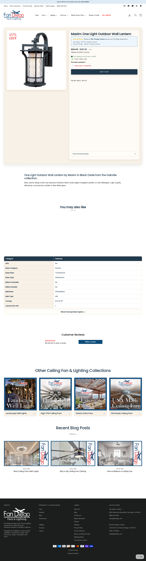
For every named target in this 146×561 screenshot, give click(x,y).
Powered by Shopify (73, 553)
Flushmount (42, 518)
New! (37, 15)
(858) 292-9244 (114, 515)
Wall (40, 515)
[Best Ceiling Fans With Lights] (26, 453)
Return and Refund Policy (82, 534)
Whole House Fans (77, 15)
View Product (20, 236)
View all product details (81, 154)
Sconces (41, 528)
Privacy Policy (78, 528)
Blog (75, 512)
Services (63, 15)
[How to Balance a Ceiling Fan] (119, 453)
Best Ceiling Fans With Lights (26, 471)
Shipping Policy (79, 537)
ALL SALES (106, 15)
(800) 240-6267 (62, 6)
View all (73, 434)
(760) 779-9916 (114, 531)
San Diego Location (115, 509)
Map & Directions (79, 518)
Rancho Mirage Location (117, 524)
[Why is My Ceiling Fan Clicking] (73, 453)
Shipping (73, 52)
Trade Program (50, 6)
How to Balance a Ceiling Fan (119, 471)
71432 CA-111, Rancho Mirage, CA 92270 (122, 528)
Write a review (90, 342)
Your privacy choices (80, 540)
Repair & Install (94, 15)
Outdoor (41, 512)
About (6, 6)
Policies (76, 521)
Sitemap (76, 524)
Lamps (41, 531)
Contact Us (77, 515)
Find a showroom (15, 6)
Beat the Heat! (38, 6)
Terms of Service (79, 531)
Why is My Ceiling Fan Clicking (73, 471)
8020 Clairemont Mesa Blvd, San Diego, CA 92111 (125, 512)
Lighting (53, 15)
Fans (44, 15)
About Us (77, 509)
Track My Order (27, 6)
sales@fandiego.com (115, 518)
